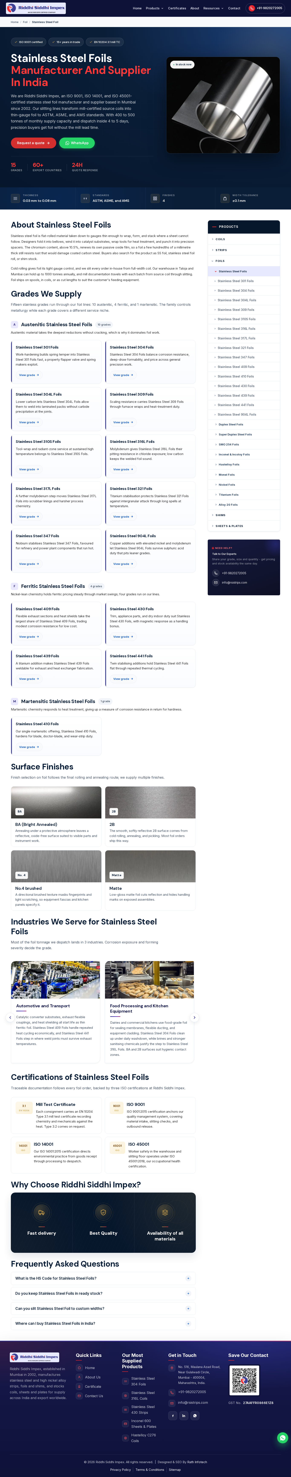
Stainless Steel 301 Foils (236, 281)
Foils (220, 261)
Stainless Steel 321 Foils (236, 348)
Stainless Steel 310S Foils (237, 319)
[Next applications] (194, 1017)
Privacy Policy (120, 1470)
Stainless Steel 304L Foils (237, 300)
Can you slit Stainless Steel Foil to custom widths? (59, 1308)
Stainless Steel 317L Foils (236, 338)
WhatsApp (80, 143)
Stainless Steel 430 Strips (143, 1410)
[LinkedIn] (183, 1415)
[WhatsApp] (194, 1415)
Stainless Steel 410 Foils (236, 376)
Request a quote (31, 143)
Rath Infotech (197, 1462)
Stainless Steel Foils (233, 271)
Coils (220, 239)
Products (153, 8)
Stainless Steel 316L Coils (143, 1396)
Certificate (93, 1386)
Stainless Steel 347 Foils (236, 357)
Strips (221, 250)
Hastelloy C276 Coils (143, 1438)
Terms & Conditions (149, 1470)
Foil (25, 22)
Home (137, 8)
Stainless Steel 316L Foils (236, 328)
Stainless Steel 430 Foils (236, 386)
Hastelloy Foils (229, 464)
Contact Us (94, 1396)
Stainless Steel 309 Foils (236, 309)
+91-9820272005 (192, 1392)
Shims (221, 515)
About (194, 8)
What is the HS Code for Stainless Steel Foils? (56, 1278)
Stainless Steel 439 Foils (236, 395)
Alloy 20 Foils (228, 504)
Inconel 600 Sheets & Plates (143, 1424)
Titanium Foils (229, 494)
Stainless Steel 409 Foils (236, 367)
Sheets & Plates (229, 526)
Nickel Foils (227, 484)
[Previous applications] (10, 1017)
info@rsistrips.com (193, 1402)
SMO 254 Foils (229, 444)
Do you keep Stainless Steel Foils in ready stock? (58, 1293)
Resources (211, 8)
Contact (234, 8)
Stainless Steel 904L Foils (237, 414)
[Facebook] (172, 1415)
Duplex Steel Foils (231, 424)
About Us (93, 1377)
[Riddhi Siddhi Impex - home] (36, 8)
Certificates (177, 8)
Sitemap (175, 1470)
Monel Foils (227, 474)
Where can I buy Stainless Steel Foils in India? (55, 1323)
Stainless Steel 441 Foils (236, 405)
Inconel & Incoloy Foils (234, 454)
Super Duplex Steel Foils (235, 434)
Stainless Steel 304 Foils (236, 290)
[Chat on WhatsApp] (282, 1437)
